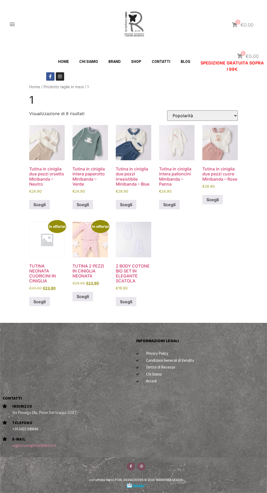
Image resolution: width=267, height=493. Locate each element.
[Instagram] (60, 76)
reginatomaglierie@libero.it (34, 445)
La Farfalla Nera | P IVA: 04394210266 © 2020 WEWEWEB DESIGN (136, 480)
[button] (12, 24)
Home (34, 87)
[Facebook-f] (50, 76)
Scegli (39, 204)
